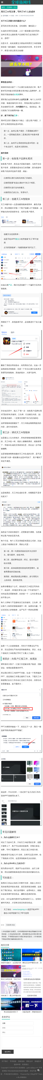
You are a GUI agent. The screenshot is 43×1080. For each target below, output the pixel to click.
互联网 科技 (10, 925)
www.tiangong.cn (20, 909)
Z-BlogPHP (34, 1074)
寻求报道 (13, 1061)
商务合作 (29, 1061)
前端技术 (38, 1061)
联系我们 (25, 1064)
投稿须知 (21, 1061)
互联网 (9, 7)
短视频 (16, 94)
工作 (15, 115)
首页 (3, 7)
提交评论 (8, 1052)
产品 (10, 285)
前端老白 (23, 1077)
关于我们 (5, 1061)
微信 (17, 239)
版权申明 (17, 1064)
